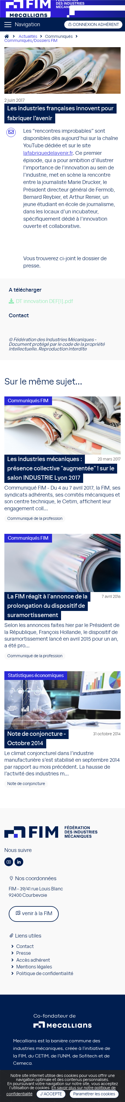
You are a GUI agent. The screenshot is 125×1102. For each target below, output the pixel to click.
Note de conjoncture (26, 784)
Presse (23, 953)
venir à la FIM (36, 913)
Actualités (28, 37)
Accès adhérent (33, 960)
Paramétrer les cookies (94, 1094)
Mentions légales (34, 967)
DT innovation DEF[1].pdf (44, 301)
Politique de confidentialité (44, 973)
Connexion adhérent (95, 25)
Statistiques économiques (36, 675)
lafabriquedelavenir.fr (48, 153)
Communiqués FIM (28, 400)
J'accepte (51, 1094)
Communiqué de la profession (35, 519)
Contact (25, 946)
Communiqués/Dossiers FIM (30, 41)
